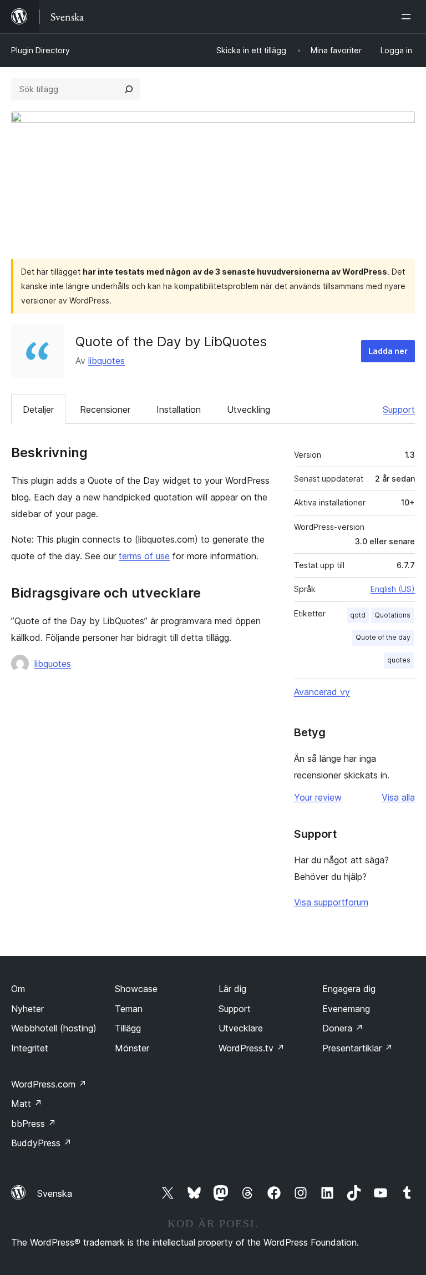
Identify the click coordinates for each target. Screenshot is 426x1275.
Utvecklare (241, 1028)
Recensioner (105, 409)
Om (18, 988)
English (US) (393, 589)
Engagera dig (349, 988)
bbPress (33, 1123)
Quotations (392, 615)
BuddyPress (41, 1142)
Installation (178, 409)
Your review (318, 797)
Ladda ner (388, 351)
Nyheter (27, 1008)
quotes (398, 660)
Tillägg (128, 1028)
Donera (342, 1028)
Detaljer (38, 409)
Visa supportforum (331, 902)
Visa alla (398, 797)
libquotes (106, 360)
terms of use (144, 555)
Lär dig (232, 988)
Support (399, 409)
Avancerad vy (322, 691)
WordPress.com (49, 1084)
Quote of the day (383, 637)
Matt (26, 1103)
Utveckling (248, 409)
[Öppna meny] (408, 16)
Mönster (132, 1048)
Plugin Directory (40, 50)
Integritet (29, 1048)
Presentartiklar (357, 1048)
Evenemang (346, 1008)
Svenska (54, 1193)
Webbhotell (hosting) (54, 1028)
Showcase (136, 988)
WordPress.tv (252, 1048)
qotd (358, 615)
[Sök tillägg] (129, 89)
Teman (129, 1008)
